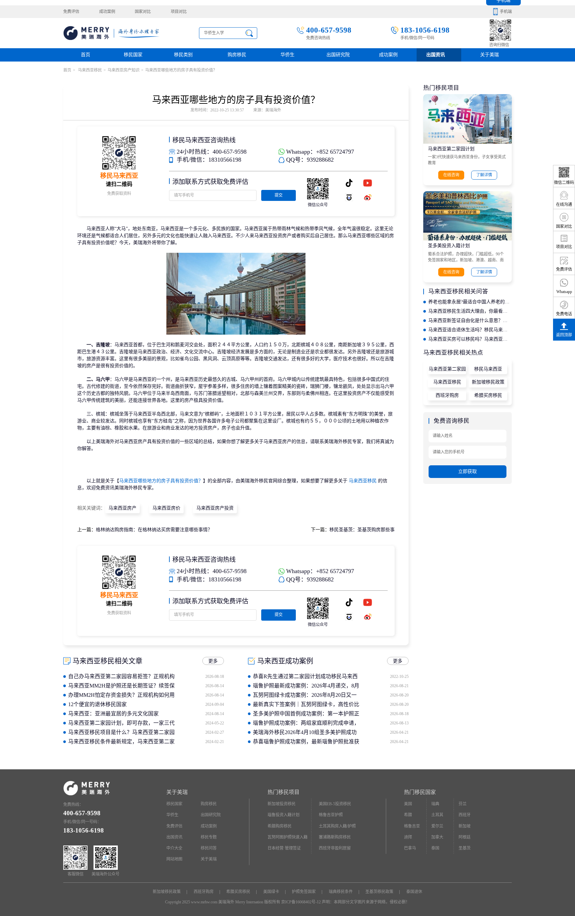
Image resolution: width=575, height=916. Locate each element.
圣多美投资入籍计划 (449, 245)
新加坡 (465, 826)
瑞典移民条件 (341, 891)
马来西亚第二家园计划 (451, 148)
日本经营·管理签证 (284, 848)
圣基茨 (465, 848)
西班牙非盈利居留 (335, 848)
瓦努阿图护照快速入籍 (287, 837)
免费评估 (71, 11)
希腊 (408, 815)
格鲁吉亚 (412, 826)
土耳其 (437, 815)
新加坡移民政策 (488, 382)
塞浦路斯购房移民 (335, 837)
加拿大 (437, 837)
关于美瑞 (489, 54)
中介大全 (174, 848)
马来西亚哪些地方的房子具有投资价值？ (161, 480)
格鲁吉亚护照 (331, 815)
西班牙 (465, 815)
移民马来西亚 (488, 369)
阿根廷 (465, 837)
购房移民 (237, 54)
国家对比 (143, 11)
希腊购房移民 (279, 826)
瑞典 (435, 804)
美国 (408, 804)
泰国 (435, 848)
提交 (279, 195)
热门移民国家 (420, 792)
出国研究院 (338, 54)
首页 (85, 54)
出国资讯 (174, 837)
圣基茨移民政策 (379, 891)
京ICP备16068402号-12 (301, 902)
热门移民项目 (283, 792)
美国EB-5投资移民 (335, 804)
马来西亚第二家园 (447, 369)
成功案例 (107, 11)
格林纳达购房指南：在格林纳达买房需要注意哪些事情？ (154, 529)
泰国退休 (414, 891)
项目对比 (179, 11)
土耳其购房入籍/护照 (337, 826)
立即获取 (467, 471)
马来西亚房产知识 (123, 70)
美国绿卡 (271, 891)
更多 (213, 661)
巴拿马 (410, 848)
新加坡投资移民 (281, 804)
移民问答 (209, 848)
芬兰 (463, 804)
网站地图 (174, 859)
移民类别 (183, 54)
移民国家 (133, 54)
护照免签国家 (304, 891)
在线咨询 (451, 175)
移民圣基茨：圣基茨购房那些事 (362, 529)
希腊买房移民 (488, 395)
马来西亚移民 (89, 70)
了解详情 (484, 175)
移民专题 (209, 837)
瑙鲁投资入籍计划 (283, 815)
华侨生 (287, 54)
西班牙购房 (447, 395)
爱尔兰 (437, 826)
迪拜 (408, 837)
